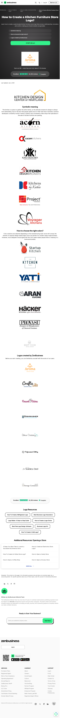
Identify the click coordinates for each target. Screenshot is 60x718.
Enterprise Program (30, 691)
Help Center (51, 676)
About (26, 671)
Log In (13, 647)
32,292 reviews (33, 74)
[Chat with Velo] (56, 714)
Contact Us (51, 678)
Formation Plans (5, 671)
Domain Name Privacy (7, 696)
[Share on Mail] (14, 584)
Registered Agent (6, 673)
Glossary (50, 688)
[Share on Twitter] (8, 584)
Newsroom (28, 681)
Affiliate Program (29, 688)
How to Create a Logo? (13, 11)
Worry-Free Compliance (8, 676)
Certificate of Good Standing (9, 693)
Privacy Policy (51, 683)
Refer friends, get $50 (31, 693)
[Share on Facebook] (11, 584)
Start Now (48, 620)
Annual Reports (5, 681)
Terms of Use (51, 681)
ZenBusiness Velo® (6, 683)
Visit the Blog (28, 683)
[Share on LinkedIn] (5, 584)
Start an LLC (53, 2)
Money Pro (4, 686)
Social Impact (28, 676)
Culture (27, 678)
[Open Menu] (2, 2)
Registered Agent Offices (31, 696)
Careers (27, 673)
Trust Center (51, 686)
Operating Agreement (7, 678)
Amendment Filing (6, 691)
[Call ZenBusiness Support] (39, 3)
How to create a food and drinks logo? (28, 11)
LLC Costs (4, 688)
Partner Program (29, 686)
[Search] (35, 2)
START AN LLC (30, 43)
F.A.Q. (49, 673)
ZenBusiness (3, 10)
